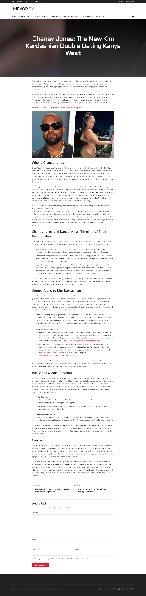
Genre (44, 17)
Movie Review (24, 17)
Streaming (87, 17)
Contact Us (38, 1)
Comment (36, 512)
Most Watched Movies (70, 17)
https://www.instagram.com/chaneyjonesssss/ (81, 341)
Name (34, 539)
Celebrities (54, 17)
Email (34, 549)
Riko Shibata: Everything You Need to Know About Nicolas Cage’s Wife (61, 108)
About (13, 1)
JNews (18, 589)
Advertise (20, 1)
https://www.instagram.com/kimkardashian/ (57, 355)
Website (77, 549)
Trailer (35, 17)
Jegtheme (54, 589)
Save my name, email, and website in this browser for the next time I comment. (61, 559)
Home (14, 17)
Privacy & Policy (28, 1)
